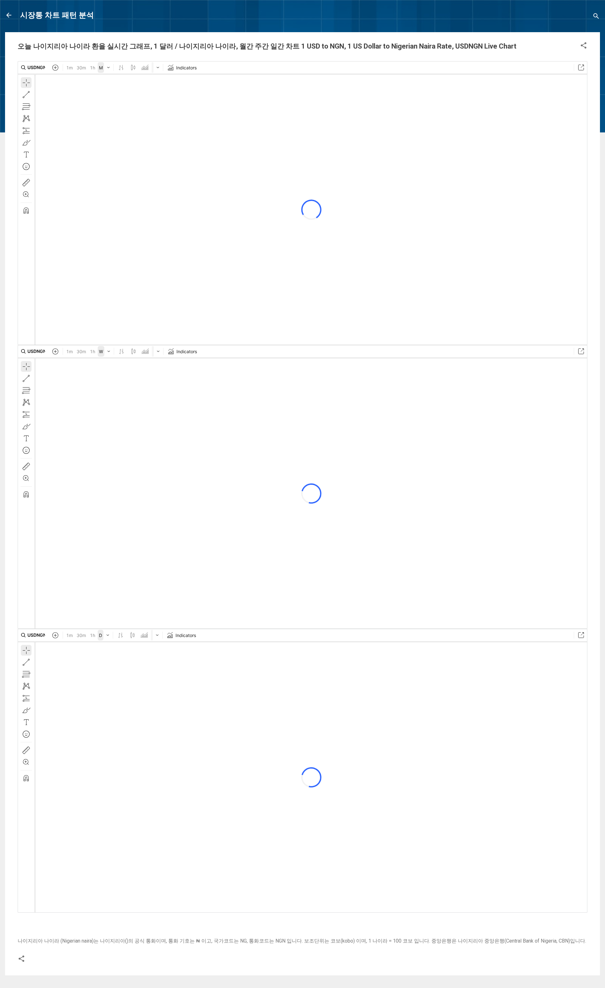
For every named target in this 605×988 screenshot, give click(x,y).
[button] (583, 46)
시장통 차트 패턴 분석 (57, 15)
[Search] (596, 17)
